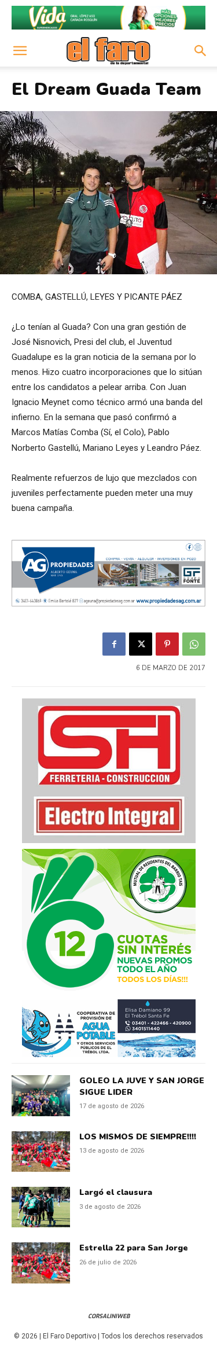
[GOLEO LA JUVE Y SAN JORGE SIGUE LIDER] (41, 1095)
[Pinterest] (167, 644)
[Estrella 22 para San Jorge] (41, 1262)
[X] (140, 644)
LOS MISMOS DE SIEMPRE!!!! (137, 1136)
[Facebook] (114, 644)
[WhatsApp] (193, 644)
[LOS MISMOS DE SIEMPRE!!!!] (41, 1151)
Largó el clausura (115, 1192)
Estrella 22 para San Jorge (133, 1247)
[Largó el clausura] (41, 1207)
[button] (19, 51)
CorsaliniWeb (109, 1316)
